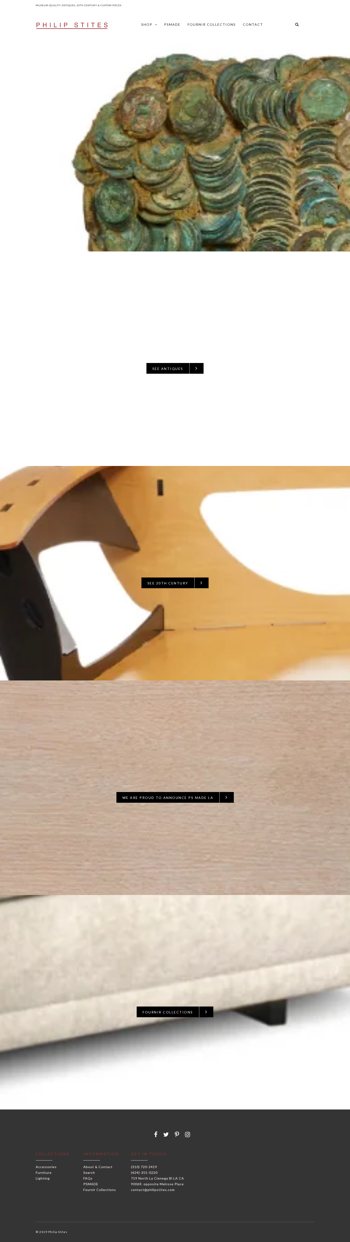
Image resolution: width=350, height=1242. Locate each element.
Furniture (44, 1172)
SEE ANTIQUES (167, 369)
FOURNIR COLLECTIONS (168, 1012)
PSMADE (90, 1184)
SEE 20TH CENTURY (167, 583)
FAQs (88, 1178)
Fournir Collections (99, 1190)
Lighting (43, 1178)
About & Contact (98, 1167)
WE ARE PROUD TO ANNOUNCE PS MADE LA (168, 798)
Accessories (46, 1167)
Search (89, 1172)
